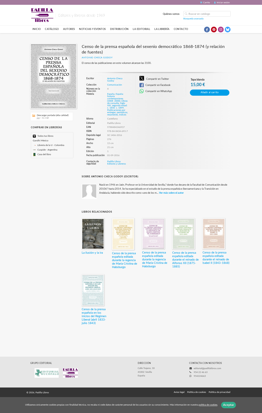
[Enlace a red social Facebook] (207, 29)
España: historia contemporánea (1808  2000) (115, 97)
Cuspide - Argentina (47, 150)
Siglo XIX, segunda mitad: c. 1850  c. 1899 (117, 105)
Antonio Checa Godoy (97, 57)
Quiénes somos (171, 14)
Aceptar (228, 404)
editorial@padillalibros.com (207, 368)
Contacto (181, 29)
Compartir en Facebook (158, 85)
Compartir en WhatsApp (158, 91)
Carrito (206, 2)
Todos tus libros (45, 136)
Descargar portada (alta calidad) (52, 116)
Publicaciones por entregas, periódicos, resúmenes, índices (117, 112)
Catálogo (52, 29)
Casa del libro (44, 154)
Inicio (36, 29)
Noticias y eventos (92, 29)
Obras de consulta (117, 102)
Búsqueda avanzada (193, 18)
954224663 (200, 376)
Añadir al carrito (210, 92)
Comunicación (114, 85)
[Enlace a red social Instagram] (221, 29)
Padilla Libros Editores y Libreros (116, 162)
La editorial (141, 29)
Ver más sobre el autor (171, 193)
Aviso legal (179, 392)
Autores (69, 29)
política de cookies (208, 405)
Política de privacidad (219, 392)
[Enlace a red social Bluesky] (228, 29)
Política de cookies (196, 392)
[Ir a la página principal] (42, 15)
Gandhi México (40, 140)
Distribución (119, 29)
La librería (161, 29)
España (111, 94)
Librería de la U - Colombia (50, 145)
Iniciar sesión (223, 2)
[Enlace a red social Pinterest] (214, 29)
